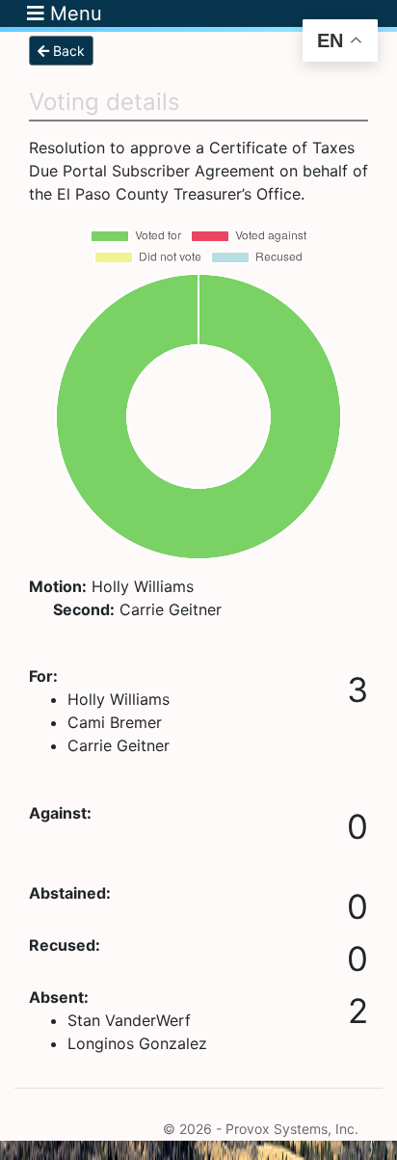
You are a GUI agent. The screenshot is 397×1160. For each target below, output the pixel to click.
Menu (73, 13)
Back (67, 50)
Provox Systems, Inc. (291, 1128)
